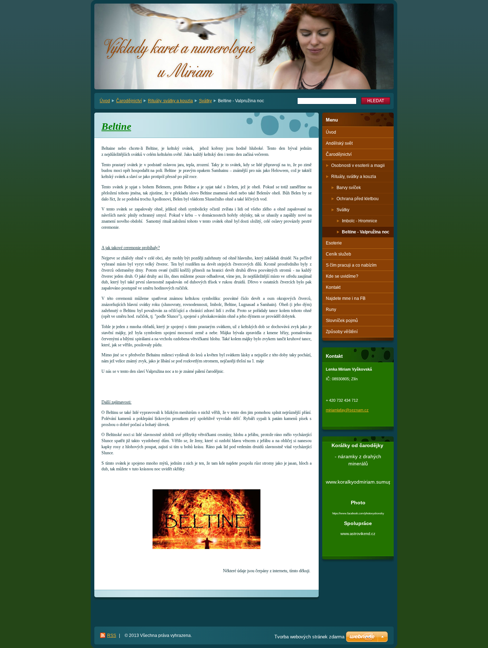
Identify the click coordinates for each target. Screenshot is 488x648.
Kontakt (333, 287)
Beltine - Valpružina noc (365, 231)
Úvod (105, 100)
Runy (331, 309)
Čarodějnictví (129, 100)
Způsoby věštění (342, 331)
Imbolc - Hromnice (359, 220)
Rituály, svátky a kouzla (170, 100)
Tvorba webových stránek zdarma (309, 636)
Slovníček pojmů (342, 320)
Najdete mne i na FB (345, 298)
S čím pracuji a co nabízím (351, 265)
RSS (111, 635)
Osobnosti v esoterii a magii (358, 165)
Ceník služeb (338, 254)
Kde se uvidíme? (342, 276)
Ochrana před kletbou (358, 198)
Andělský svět (339, 143)
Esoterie (334, 243)
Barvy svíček (349, 187)
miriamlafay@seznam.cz (347, 410)
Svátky (205, 100)
